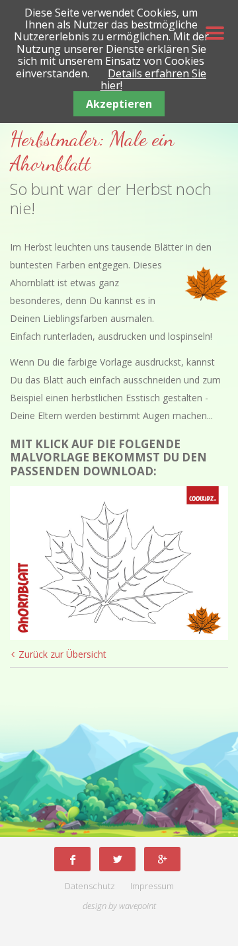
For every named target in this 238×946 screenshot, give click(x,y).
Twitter (117, 859)
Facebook (72, 859)
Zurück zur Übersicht (62, 654)
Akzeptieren (119, 104)
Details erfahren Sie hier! (153, 79)
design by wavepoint (119, 906)
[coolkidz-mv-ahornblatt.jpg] (119, 563)
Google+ (162, 859)
